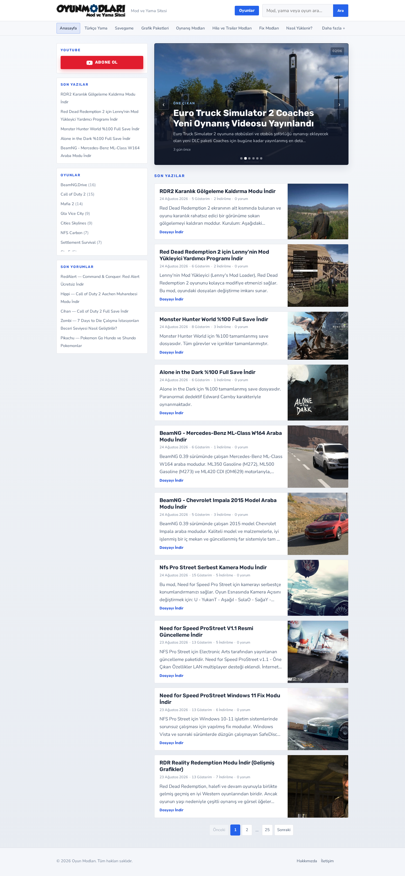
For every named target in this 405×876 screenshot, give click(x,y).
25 (267, 829)
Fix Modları (269, 28)
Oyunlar (247, 10)
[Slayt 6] (261, 158)
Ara (340, 11)
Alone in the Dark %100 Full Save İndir (95, 138)
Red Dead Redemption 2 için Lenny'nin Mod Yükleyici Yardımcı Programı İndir (214, 255)
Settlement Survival (81, 242)
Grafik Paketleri (155, 28)
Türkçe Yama (96, 28)
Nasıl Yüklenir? (299, 28)
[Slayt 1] (241, 158)
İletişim (327, 861)
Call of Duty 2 (77, 194)
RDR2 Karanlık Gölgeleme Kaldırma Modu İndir (218, 191)
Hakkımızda (307, 861)
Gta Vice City (75, 213)
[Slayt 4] (253, 158)
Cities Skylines (77, 223)
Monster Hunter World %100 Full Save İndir (100, 129)
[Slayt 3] (249, 158)
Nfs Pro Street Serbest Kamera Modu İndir (213, 567)
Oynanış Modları (190, 28)
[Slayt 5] (257, 158)
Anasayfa (68, 28)
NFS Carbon (75, 233)
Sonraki (283, 829)
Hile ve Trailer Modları (232, 28)
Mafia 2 (72, 204)
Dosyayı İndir (171, 232)
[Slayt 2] (245, 158)
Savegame (124, 28)
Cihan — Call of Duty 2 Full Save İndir (94, 311)
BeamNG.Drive (78, 185)
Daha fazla (333, 28)
